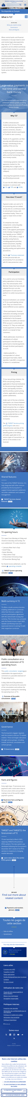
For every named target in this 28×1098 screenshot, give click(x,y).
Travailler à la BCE (9, 972)
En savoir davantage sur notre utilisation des (15, 1085)
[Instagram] (14, 1034)
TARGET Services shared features (11, 500)
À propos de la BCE (9, 969)
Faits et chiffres (8, 931)
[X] (6, 1034)
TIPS (11, 187)
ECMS (21, 187)
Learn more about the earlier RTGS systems (12, 859)
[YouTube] (18, 1034)
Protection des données (11, 1008)
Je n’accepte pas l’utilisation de (15, 1095)
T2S (6, 187)
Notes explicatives (9, 974)
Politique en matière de (13, 1015)
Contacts (6, 979)
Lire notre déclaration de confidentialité (15, 1081)
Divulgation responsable (11, 998)
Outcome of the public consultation (10, 697)
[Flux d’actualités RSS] (14, 1038)
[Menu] (25, 4)
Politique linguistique (10, 1020)
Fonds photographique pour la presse (15, 977)
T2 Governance (8, 749)
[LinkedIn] (10, 1034)
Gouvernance (8, 934)
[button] (25, 2)
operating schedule (15, 566)
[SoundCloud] (22, 1034)
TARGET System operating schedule (11, 572)
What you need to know (14, 25)
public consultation (11, 671)
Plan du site (7, 1023)
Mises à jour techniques (11, 996)
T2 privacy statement (17, 255)
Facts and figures (14, 29)
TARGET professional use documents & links (15, 952)
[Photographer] (27, 470)
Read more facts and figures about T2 (12, 801)
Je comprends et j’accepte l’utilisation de (15, 1091)
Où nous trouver (8, 982)
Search (20, 4)
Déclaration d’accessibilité (11, 1017)
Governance (14, 27)
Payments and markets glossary (15, 909)
